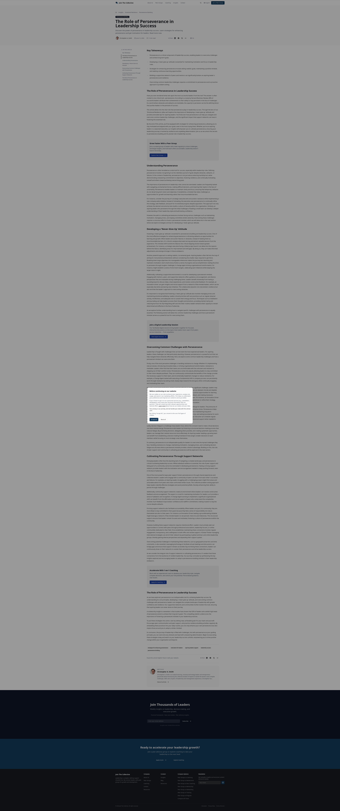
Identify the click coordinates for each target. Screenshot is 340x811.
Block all (163, 419)
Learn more (162, 406)
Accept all (154, 419)
